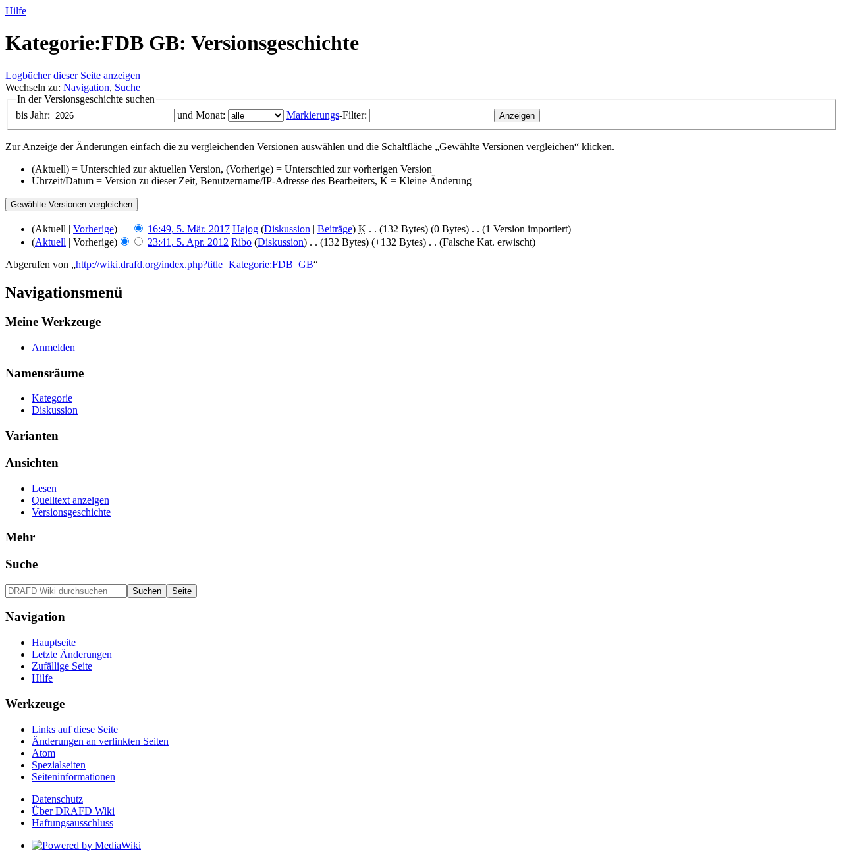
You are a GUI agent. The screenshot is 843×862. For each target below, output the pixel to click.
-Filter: (326, 115)
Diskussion (287, 228)
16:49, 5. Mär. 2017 (189, 228)
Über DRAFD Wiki (73, 811)
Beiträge (334, 228)
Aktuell (50, 242)
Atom (43, 753)
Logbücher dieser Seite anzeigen (72, 75)
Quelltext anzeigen (70, 500)
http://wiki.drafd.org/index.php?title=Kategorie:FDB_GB (194, 264)
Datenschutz (57, 799)
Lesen (44, 488)
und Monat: (201, 115)
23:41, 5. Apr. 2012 (188, 242)
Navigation (86, 87)
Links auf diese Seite (75, 729)
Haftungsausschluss (72, 822)
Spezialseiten (59, 764)
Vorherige (93, 228)
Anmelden (53, 347)
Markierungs (312, 115)
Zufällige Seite (62, 666)
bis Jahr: (33, 115)
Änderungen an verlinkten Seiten (100, 741)
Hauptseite (54, 642)
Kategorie (52, 398)
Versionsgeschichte (71, 512)
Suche (127, 87)
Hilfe (15, 10)
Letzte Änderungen (72, 654)
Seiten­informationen (73, 776)
